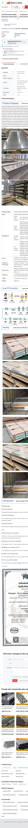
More (3, 816)
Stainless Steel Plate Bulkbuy (10, 813)
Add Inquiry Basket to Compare (10, 58)
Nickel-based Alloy (20, 773)
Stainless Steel (19, 776)
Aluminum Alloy (5, 776)
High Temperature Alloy (7, 773)
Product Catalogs (23, 767)
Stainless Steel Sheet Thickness (10, 809)
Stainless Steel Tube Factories (10, 806)
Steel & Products (22, 11)
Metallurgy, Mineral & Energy (12, 11)
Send (15, 680)
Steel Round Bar (6, 791)
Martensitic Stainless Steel (9, 795)
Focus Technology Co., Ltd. (19, 821)
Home (3, 11)
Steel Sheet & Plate (18, 791)
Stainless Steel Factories (8, 802)
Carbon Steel (5, 770)
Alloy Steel (18, 770)
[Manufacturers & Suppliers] (14, 2)
